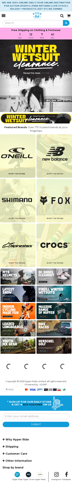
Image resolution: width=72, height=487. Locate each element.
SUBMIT (36, 424)
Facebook (66, 479)
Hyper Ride (17, 479)
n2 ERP (43, 384)
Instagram (56, 479)
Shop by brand (13, 467)
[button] (5, 75)
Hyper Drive (28, 479)
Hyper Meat (40, 479)
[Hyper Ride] (33, 15)
